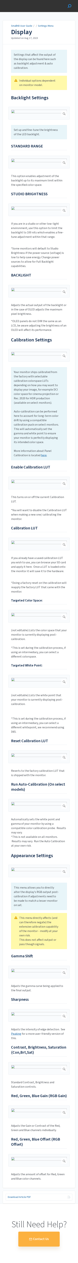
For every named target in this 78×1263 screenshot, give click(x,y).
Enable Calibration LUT (30, 467)
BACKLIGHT (21, 275)
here (44, 455)
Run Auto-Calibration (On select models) (38, 787)
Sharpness (20, 999)
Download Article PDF (19, 1197)
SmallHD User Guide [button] (16, 2)
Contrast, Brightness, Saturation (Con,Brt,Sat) (38, 1050)
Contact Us (41, 1239)
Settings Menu (46, 26)
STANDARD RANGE (27, 146)
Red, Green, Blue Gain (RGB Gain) (39, 1096)
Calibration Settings (31, 340)
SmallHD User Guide (21, 26)
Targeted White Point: (26, 665)
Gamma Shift (22, 956)
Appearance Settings (32, 855)
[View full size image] (39, 113)
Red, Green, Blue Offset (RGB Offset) (35, 1142)
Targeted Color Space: (27, 600)
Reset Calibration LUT (29, 741)
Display (21, 32)
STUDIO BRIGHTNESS (29, 194)
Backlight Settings (29, 97)
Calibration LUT (24, 528)
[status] (39, 61)
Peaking (16, 1034)
